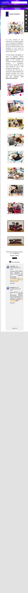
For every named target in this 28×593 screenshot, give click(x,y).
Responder (12, 283)
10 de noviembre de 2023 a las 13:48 (15, 268)
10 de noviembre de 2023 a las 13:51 (15, 289)
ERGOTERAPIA (14, 14)
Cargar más (14, 328)
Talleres (17, 255)
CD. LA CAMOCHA (14, 253)
